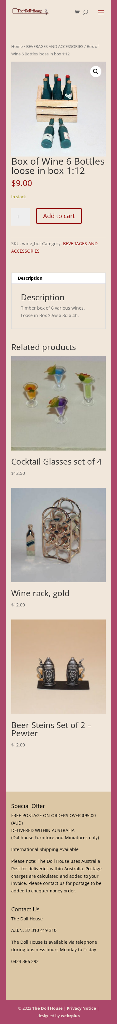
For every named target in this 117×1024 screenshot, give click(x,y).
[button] (95, 71)
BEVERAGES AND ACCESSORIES (54, 46)
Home (17, 46)
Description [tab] (30, 278)
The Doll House (47, 1008)
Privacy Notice (81, 1008)
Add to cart (59, 216)
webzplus (70, 1015)
